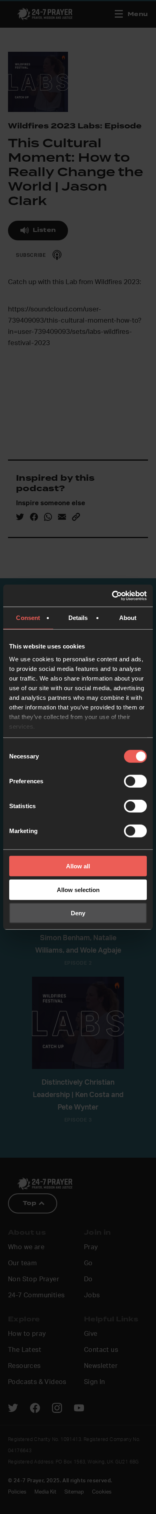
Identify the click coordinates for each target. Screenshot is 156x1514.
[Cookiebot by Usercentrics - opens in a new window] (112, 595)
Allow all (78, 866)
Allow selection (78, 889)
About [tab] (128, 617)
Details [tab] (78, 617)
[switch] (135, 781)
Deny (78, 913)
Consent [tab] (28, 617)
